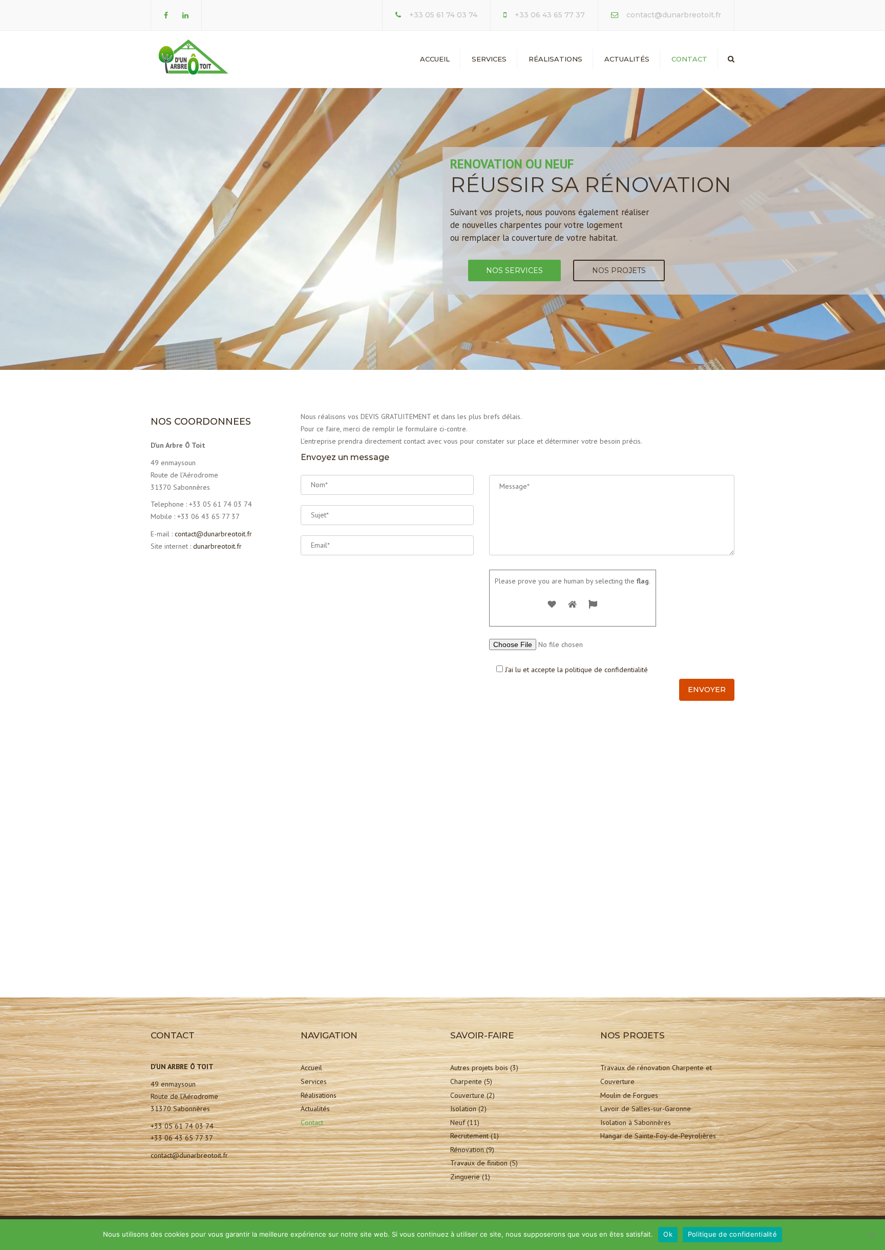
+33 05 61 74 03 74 (443, 14)
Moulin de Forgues (629, 1095)
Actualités (626, 59)
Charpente (466, 1081)
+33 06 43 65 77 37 (550, 14)
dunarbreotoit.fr (217, 546)
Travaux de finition (479, 1163)
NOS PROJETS (619, 270)
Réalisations (555, 59)
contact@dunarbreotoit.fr (673, 14)
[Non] (872, 1235)
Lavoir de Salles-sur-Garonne (645, 1108)
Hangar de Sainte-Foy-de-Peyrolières (658, 1135)
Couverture (467, 1095)
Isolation (463, 1108)
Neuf (457, 1122)
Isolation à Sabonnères (635, 1122)
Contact (689, 59)
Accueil (435, 59)
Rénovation (467, 1149)
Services (489, 59)
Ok (667, 1234)
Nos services (514, 270)
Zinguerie (465, 1176)
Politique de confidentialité (732, 1234)
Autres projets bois (479, 1067)
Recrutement (469, 1135)
